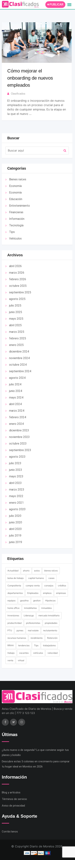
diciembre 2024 (19, 351)
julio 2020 (15, 516)
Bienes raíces (17, 179)
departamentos (15, 593)
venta (10, 660)
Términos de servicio (14, 799)
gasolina (24, 600)
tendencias (23, 645)
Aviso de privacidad (13, 805)
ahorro (26, 570)
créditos (62, 585)
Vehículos (15, 238)
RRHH (10, 645)
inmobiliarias (30, 608)
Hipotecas (50, 600)
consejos (48, 585)
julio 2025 (15, 305)
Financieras (16, 212)
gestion (37, 600)
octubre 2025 (18, 286)
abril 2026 (15, 266)
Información (16, 219)
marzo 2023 (16, 489)
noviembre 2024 (19, 358)
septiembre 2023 (20, 450)
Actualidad (12, 570)
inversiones (13, 615)
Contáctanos (10, 831)
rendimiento (37, 638)
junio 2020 (15, 522)
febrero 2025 (17, 338)
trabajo (11, 653)
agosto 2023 (17, 456)
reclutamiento (50, 630)
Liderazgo (29, 615)
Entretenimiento (19, 205)
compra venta (33, 585)
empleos (47, 593)
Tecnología (16, 225)
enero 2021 (16, 502)
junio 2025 (15, 312)
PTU (9, 630)
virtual (21, 660)
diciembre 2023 (19, 430)
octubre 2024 (18, 364)
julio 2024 (15, 384)
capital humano (36, 578)
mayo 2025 (16, 318)
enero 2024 (16, 424)
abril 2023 (15, 483)
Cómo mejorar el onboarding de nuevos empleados (30, 78)
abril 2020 (15, 529)
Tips (12, 232)
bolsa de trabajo (15, 578)
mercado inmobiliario (49, 615)
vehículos (38, 653)
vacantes (24, 653)
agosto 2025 (17, 299)
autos (37, 570)
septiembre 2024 (20, 371)
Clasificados (18, 93)
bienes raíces (51, 570)
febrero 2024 (17, 417)
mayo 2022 (16, 496)
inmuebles (46, 608)
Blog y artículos (11, 792)
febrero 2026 (17, 279)
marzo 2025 (16, 332)
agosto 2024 (17, 378)
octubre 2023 (18, 443)
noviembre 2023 (19, 437)
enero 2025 (16, 345)
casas (51, 578)
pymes (20, 630)
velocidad (53, 653)
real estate (33, 630)
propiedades (51, 623)
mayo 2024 (16, 397)
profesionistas (33, 623)
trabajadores (49, 645)
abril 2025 (15, 325)
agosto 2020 (17, 509)
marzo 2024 (16, 410)
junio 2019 (15, 542)
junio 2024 (15, 391)
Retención (52, 638)
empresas (61, 593)
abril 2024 (15, 404)
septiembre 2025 (20, 292)
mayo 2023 (16, 476)
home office (13, 608)
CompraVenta (14, 585)
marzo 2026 (16, 272)
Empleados (32, 593)
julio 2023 (15, 463)
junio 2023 (15, 470)
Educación (15, 199)
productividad (14, 623)
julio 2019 (15, 535)
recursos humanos (16, 638)
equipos (11, 600)
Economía (15, 186)
